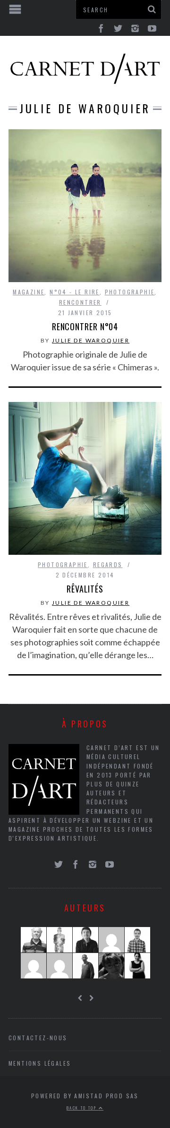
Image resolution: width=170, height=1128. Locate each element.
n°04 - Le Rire (75, 292)
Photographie (130, 292)
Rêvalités (85, 589)
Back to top (83, 1108)
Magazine (28, 292)
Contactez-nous (38, 1038)
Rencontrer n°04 (85, 326)
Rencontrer (80, 302)
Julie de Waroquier (90, 340)
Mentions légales (39, 1063)
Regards (108, 564)
